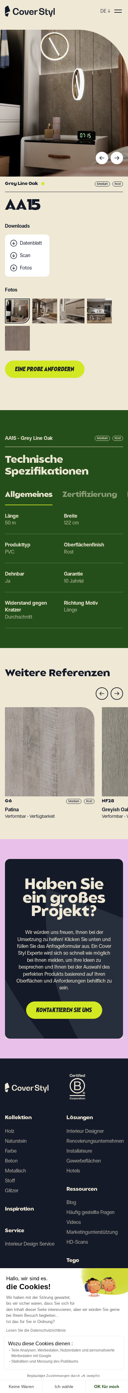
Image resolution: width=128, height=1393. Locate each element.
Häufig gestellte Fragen (90, 1212)
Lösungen (79, 1117)
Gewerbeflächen (83, 1161)
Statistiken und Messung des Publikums (44, 1361)
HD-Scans (77, 1242)
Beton (11, 1161)
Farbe (10, 1151)
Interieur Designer (85, 1131)
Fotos (26, 268)
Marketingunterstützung (92, 1232)
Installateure (79, 1151)
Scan (25, 255)
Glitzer (11, 1191)
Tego (72, 1260)
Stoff (10, 1181)
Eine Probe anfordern (44, 369)
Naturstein (16, 1141)
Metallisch (15, 1171)
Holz (9, 1131)
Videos (73, 1222)
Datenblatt (31, 243)
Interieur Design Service (29, 1244)
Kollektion (18, 1117)
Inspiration (19, 1209)
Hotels (73, 1171)
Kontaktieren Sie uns (64, 1010)
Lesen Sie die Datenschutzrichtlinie (36, 1330)
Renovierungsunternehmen (95, 1141)
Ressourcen (81, 1189)
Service (14, 1231)
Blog (71, 1202)
